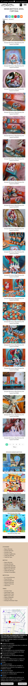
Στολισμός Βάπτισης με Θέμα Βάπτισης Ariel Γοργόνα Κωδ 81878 (14, 90)
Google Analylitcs (6, 657)
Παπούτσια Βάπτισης (9, 580)
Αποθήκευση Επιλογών (7, 683)
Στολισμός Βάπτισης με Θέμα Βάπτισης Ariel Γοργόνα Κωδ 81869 (14, 299)
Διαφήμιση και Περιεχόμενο (8, 643)
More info (7, 640)
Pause (15, 537)
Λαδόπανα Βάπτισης (9, 583)
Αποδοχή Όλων (22, 683)
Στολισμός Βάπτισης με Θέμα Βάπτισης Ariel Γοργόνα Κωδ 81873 (14, 206)
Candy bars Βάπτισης (9, 555)
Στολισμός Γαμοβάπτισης (9, 554)
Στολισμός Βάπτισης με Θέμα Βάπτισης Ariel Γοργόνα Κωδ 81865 (14, 392)
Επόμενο (19, 537)
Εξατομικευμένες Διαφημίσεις (8, 653)
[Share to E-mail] (21, 16)
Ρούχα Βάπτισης (8, 579)
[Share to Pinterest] (15, 16)
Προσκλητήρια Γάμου (9, 592)
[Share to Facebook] (6, 16)
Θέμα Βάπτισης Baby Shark (14, 533)
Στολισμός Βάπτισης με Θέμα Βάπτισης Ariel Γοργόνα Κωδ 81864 (14, 415)
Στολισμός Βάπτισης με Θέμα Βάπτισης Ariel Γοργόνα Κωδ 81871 (14, 252)
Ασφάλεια (4, 675)
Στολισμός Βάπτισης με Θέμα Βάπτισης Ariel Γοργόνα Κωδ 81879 (14, 66)
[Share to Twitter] (9, 16)
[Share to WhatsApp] (12, 16)
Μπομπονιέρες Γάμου (9, 594)
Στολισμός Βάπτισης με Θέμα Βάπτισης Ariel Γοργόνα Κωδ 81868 (14, 322)
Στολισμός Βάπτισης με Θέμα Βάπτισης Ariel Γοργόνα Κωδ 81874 (14, 183)
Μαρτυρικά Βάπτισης (9, 582)
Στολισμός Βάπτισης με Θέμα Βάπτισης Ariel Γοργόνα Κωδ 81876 (14, 136)
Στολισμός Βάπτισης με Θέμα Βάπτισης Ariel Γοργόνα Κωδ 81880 (14, 43)
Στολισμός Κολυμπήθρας (9, 572)
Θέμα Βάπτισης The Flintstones (14, 493)
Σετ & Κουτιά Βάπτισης (9, 577)
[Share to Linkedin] (18, 16)
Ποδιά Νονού (7, 585)
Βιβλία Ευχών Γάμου (9, 595)
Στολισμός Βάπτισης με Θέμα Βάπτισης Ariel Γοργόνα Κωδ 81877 (14, 113)
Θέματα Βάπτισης (8, 549)
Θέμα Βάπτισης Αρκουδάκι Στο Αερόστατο (14, 472)
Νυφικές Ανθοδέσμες (9, 597)
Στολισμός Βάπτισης (8, 550)
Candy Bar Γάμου (8, 557)
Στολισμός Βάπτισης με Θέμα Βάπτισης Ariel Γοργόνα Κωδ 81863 (14, 438)
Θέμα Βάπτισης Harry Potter (14, 513)
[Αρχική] (11, 5)
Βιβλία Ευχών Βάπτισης (9, 568)
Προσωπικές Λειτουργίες (7, 670)
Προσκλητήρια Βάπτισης (9, 565)
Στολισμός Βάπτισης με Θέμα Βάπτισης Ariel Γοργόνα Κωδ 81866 (14, 369)
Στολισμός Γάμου (8, 552)
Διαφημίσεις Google (6, 648)
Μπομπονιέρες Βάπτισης (9, 567)
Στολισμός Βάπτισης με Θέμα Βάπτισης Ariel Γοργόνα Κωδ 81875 (14, 159)
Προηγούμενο (10, 537)
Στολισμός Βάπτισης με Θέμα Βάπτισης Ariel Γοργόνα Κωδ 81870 (14, 276)
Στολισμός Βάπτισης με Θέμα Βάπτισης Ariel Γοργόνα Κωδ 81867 (14, 345)
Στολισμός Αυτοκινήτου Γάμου (11, 600)
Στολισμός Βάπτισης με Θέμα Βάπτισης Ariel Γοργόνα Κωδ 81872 (14, 229)
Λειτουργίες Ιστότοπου (7, 664)
